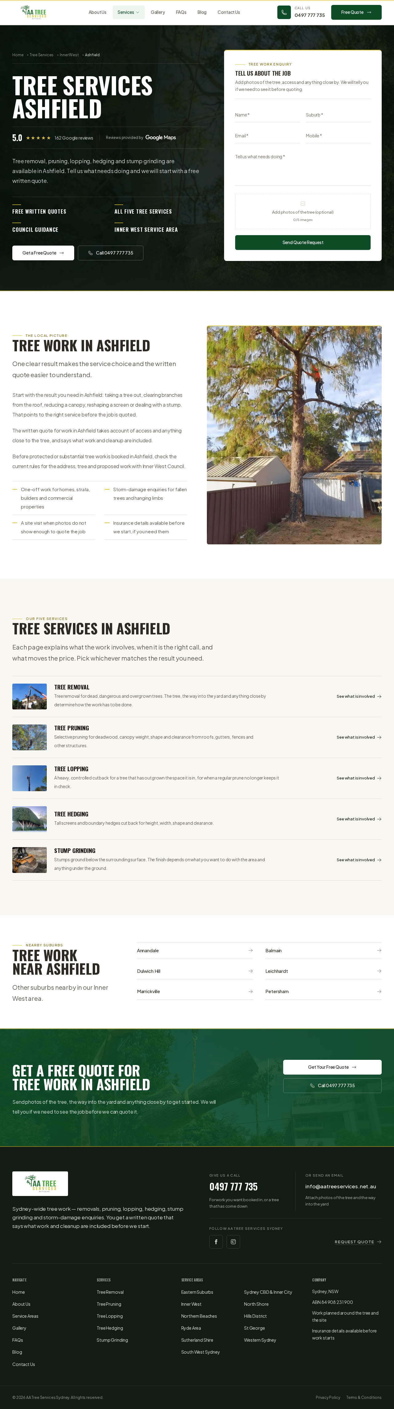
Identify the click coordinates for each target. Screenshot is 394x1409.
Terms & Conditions (364, 1397)
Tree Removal (110, 1292)
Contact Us (229, 12)
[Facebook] (216, 1242)
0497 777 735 (233, 1186)
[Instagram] (233, 1242)
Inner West (69, 55)
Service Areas (25, 1316)
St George (254, 1328)
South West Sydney (200, 1352)
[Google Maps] (161, 137)
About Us (98, 12)
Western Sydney (260, 1340)
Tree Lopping (110, 1316)
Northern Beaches (199, 1316)
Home (17, 55)
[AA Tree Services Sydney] (33, 12)
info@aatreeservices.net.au (340, 1186)
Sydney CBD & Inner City (268, 1292)
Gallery (158, 12)
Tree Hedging (110, 1328)
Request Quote (354, 1241)
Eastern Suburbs (197, 1292)
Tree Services (42, 55)
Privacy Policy (328, 1397)
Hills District (255, 1316)
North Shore (256, 1304)
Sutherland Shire (197, 1340)
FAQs (181, 12)
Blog (202, 12)
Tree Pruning (109, 1304)
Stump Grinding (112, 1340)
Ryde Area (191, 1328)
